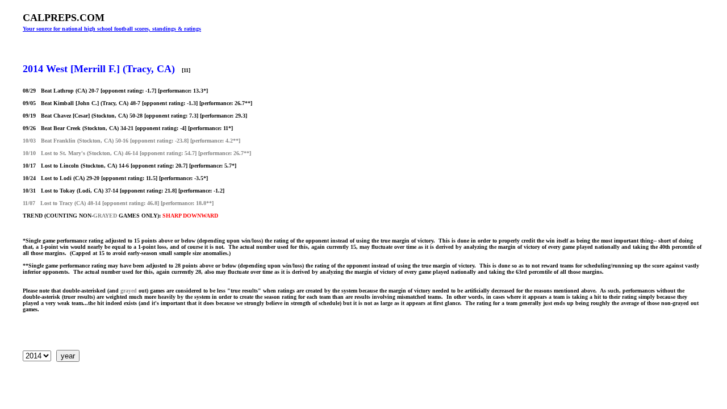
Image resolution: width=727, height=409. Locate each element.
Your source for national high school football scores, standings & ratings (112, 29)
